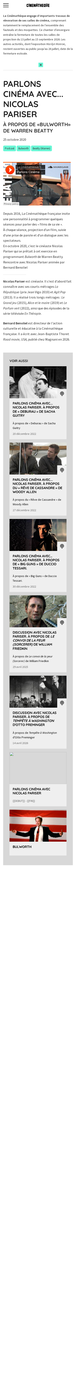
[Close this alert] (40, 65)
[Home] (38, 5)
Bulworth (22, 847)
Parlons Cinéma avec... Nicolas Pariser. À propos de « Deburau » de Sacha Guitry (36, 409)
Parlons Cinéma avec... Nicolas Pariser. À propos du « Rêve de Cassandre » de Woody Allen (37, 486)
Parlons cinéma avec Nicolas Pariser (31, 791)
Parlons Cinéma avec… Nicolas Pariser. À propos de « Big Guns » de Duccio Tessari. (36, 562)
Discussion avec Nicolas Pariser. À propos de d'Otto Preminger (35, 719)
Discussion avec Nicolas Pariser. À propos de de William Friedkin (35, 640)
